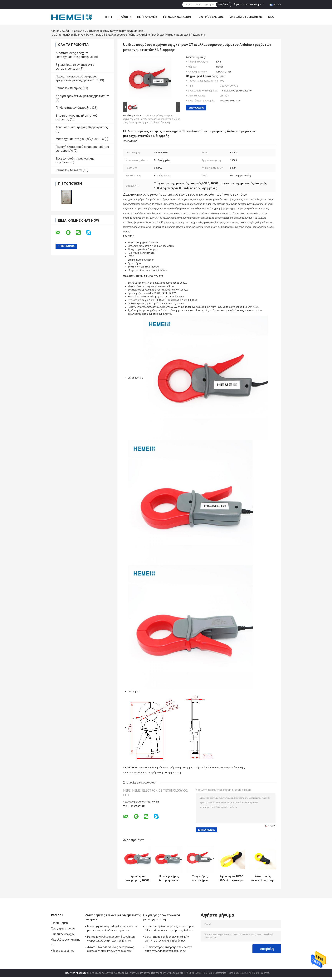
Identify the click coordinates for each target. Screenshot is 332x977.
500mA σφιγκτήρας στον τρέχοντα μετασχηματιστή (152, 772)
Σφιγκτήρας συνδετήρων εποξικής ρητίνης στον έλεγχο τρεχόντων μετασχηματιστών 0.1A (200, 878)
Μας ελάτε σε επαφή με (245, 16)
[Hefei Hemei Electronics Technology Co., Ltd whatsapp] (70, 232)
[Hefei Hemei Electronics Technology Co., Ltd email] (60, 232)
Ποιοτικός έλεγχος (210, 16)
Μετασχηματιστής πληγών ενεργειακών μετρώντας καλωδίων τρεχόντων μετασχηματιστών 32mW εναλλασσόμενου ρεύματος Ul (112, 929)
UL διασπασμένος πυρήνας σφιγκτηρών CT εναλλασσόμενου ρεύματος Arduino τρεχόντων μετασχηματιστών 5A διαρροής (151, 119)
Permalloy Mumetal (69, 170)
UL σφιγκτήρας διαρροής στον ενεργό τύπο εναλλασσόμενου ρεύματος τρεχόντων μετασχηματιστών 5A (168, 878)
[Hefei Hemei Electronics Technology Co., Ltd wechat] (80, 232)
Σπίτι (108, 16)
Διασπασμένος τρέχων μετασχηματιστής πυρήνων (75, 55)
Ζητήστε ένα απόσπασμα (247, 4)
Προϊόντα (124, 16)
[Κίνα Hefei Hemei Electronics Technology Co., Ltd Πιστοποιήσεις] (66, 197)
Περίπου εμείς (147, 16)
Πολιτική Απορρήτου (76, 973)
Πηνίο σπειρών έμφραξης (73, 107)
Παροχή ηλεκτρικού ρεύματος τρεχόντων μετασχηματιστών (77, 78)
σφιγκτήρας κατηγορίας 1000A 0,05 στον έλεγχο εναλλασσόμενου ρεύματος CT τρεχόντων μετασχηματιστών (137, 878)
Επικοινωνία (196, 107)
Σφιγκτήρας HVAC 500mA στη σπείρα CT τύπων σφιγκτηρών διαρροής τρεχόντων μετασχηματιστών (231, 878)
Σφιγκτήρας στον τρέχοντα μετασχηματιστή (115, 30)
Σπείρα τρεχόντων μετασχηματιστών (82, 96)
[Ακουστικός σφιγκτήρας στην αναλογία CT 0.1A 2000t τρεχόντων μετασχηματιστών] (262, 859)
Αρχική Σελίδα (60, 30)
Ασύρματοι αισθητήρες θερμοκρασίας (82, 127)
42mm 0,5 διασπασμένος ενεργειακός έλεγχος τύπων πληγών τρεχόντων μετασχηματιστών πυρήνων (110, 950)
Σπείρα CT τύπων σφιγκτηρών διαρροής (222, 767)
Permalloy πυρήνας (69, 88)
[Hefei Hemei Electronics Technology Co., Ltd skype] (91, 232)
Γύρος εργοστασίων (177, 16)
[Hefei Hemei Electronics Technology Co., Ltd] (72, 17)
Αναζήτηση (223, 4)
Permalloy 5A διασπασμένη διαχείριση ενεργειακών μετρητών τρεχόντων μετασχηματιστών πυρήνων (111, 939)
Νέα (271, 16)
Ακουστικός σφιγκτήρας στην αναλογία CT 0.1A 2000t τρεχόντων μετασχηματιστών (262, 878)
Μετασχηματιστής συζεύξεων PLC (80, 139)
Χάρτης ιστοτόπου (63, 950)
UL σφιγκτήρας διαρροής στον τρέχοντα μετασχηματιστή (167, 767)
